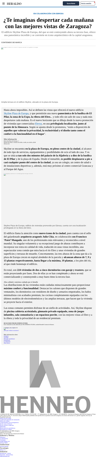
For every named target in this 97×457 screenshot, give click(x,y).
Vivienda (6, 337)
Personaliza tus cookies (6, 429)
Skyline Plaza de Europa (16, 113)
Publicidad (2, 427)
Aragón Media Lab (5, 441)
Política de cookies (5, 421)
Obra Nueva (7, 343)
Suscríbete (71, 3)
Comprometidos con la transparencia (9, 422)
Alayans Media (4, 443)
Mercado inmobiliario (9, 339)
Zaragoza (6, 336)
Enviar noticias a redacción (7, 425)
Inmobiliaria (7, 340)
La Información (4, 438)
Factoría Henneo (4, 446)
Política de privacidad (5, 418)
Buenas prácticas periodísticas (7, 428)
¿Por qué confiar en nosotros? (11, 330)
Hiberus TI (2, 450)
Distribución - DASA (5, 453)
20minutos (2, 437)
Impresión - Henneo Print (6, 455)
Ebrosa (38, 123)
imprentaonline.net (4, 456)
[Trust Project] (9, 328)
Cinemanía (2, 440)
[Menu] (3, 3)
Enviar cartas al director (6, 424)
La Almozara (7, 341)
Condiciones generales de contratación (9, 420)
